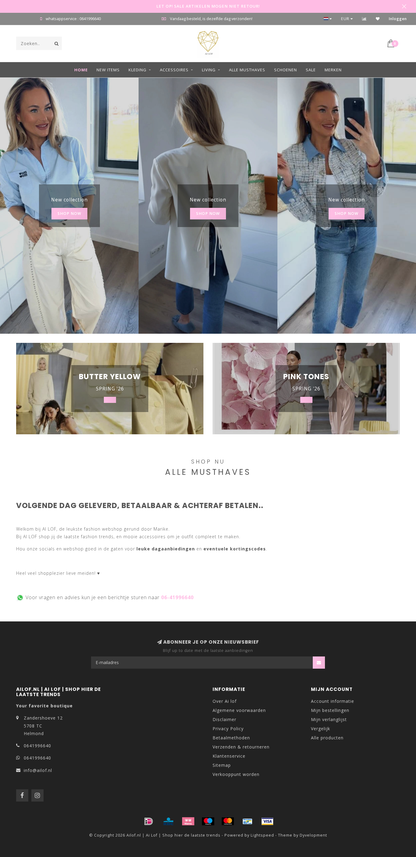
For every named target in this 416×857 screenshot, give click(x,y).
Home (81, 70)
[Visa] (267, 821)
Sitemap (222, 765)
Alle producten (327, 738)
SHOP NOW (69, 213)
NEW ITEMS (108, 70)
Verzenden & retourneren (241, 747)
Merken (333, 70)
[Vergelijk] (364, 18)
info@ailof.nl (38, 770)
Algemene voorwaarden (239, 710)
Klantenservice (229, 756)
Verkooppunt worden (236, 774)
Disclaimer (224, 719)
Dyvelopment (313, 835)
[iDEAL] (148, 821)
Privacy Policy (228, 728)
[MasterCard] (227, 821)
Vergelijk (320, 728)
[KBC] (168, 821)
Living (209, 70)
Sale (311, 70)
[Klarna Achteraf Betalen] (188, 821)
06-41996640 (177, 597)
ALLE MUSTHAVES (247, 70)
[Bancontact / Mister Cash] (247, 821)
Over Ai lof (225, 701)
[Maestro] (208, 821)
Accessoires (174, 70)
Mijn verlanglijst (329, 719)
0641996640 (37, 746)
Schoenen (285, 70)
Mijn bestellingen (330, 710)
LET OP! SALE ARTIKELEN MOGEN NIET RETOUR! (208, 6)
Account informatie (332, 701)
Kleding (137, 70)
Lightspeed (262, 835)
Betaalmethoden (231, 738)
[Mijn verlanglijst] (378, 18)
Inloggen (398, 18)
